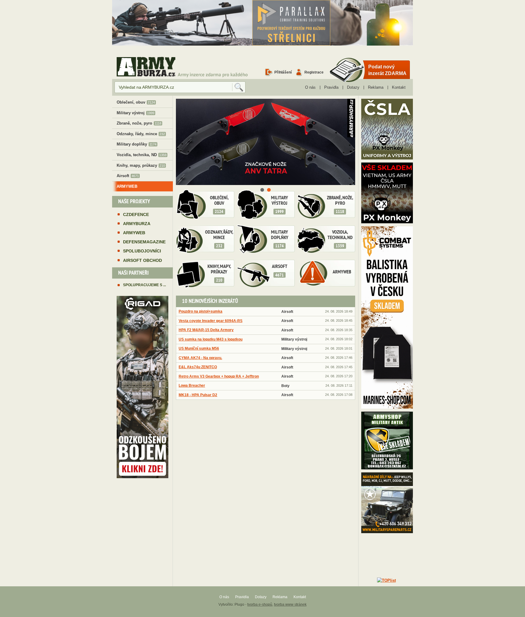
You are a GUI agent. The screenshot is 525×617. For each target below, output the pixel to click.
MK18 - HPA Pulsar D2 (198, 395)
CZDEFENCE (136, 214)
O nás (310, 87)
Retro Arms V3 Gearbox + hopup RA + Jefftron (219, 376)
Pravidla (331, 87)
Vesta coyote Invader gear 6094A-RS (210, 321)
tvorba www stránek (290, 604)
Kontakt (399, 87)
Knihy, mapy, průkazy (219, 273)
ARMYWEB (342, 272)
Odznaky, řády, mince (219, 239)
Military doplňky (279, 239)
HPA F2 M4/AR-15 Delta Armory (206, 330)
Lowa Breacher (192, 385)
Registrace (314, 72)
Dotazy (353, 87)
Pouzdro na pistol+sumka (200, 311)
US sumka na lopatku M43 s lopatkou (210, 339)
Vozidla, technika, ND (340, 239)
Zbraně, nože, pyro (340, 204)
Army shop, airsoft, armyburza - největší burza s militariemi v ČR (146, 67)
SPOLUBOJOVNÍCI (142, 251)
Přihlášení (283, 72)
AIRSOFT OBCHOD (142, 260)
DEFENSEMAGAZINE (144, 241)
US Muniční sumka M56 (199, 348)
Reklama (375, 87)
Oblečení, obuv (219, 204)
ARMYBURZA (136, 223)
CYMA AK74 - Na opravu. (200, 358)
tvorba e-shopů (259, 604)
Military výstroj (279, 204)
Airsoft (279, 271)
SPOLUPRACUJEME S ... (144, 285)
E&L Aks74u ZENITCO (198, 367)
